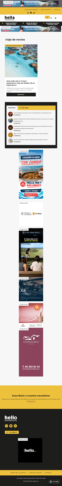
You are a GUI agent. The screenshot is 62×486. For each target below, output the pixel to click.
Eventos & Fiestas (46, 9)
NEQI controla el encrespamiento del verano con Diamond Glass (31, 133)
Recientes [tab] (11, 108)
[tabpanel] (31, 127)
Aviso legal (19, 478)
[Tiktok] (34, 13)
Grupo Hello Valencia (31, 9)
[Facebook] (31, 13)
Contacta (57, 9)
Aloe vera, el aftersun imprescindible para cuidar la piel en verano (31, 139)
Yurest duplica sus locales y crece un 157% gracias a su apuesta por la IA (32, 112)
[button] (51, 18)
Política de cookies (40, 478)
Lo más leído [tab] (23, 108)
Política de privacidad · (29, 478)
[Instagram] (28, 13)
